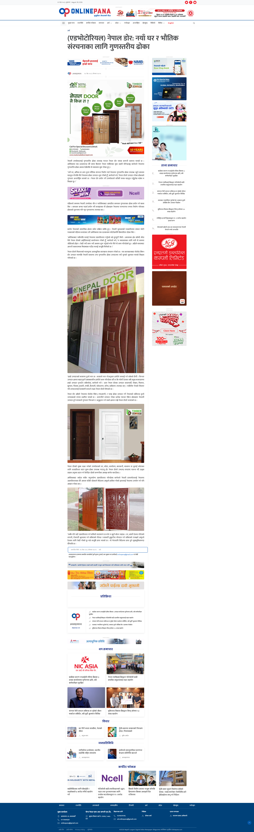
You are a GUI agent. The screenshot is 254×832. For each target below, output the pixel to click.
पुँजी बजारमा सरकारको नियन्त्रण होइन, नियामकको (131, 730)
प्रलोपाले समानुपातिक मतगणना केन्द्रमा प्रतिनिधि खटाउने (130, 752)
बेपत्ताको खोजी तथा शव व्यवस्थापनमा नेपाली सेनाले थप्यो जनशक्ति (171, 228)
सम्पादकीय (114, 805)
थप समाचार (106, 649)
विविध (160, 23)
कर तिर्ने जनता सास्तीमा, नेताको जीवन (90, 730)
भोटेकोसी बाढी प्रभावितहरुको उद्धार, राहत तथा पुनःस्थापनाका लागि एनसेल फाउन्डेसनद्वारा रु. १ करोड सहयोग (111, 793)
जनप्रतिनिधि (105, 743)
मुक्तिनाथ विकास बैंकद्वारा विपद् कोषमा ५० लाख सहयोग (107, 628)
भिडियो (153, 23)
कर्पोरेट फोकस (91, 23)
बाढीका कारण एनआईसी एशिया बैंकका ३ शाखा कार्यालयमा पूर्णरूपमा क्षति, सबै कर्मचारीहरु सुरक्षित (84, 680)
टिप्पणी (131, 805)
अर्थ (108, 23)
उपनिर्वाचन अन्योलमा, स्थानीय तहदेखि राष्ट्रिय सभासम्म (89, 752)
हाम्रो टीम (61, 830)
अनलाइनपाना (76, 73)
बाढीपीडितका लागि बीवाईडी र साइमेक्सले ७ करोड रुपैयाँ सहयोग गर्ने (80, 791)
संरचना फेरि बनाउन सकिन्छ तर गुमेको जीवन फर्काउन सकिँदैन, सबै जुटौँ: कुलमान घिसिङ (117, 621)
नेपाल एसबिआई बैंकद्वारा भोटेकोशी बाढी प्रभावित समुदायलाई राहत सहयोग (112, 618)
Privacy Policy (80, 830)
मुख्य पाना (71, 23)
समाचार (101, 23)
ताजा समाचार (169, 165)
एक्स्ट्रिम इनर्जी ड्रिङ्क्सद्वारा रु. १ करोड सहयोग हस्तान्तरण (171, 219)
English (171, 23)
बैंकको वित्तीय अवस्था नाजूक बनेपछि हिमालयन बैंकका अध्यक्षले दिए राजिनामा (141, 791)
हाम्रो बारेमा (69, 830)
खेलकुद (145, 23)
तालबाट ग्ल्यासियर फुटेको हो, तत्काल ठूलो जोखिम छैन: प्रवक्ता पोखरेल (112, 625)
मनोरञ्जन (127, 23)
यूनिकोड (90, 830)
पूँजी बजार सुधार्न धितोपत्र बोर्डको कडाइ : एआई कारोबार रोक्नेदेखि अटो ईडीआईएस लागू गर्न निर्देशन (172, 792)
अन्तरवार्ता (95, 805)
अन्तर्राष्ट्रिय (136, 23)
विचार (105, 721)
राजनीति (80, 23)
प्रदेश (116, 23)
